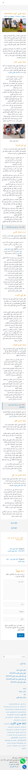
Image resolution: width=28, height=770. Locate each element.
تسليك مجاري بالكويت (11, 727)
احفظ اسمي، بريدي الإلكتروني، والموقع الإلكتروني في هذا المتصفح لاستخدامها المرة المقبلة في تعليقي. (14, 627)
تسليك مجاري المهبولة (18, 485)
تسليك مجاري (23, 715)
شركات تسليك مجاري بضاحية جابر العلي (20, 735)
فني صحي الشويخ (9, 743)
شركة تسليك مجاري (14, 738)
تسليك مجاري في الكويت (9, 729)
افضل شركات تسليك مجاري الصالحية (9, 706)
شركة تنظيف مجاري (13, 740)
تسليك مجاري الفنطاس (17, 720)
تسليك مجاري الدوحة (23, 717)
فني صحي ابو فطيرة (20, 743)
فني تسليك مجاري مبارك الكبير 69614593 (16, 679)
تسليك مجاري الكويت (13, 72)
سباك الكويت (23, 664)
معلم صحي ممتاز (24, 748)
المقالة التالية (14, 528)
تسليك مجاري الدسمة (10, 715)
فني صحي (25, 743)
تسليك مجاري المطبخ (7, 724)
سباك (25, 694)
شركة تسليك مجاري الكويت (21, 740)
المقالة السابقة (14, 523)
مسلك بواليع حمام (23, 745)
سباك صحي (17, 732)
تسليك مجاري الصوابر (23, 720)
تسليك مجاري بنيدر (16, 730)
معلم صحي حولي (9, 745)
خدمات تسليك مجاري (23, 732)
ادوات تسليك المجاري (23, 704)
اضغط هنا (11, 764)
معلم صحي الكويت (15, 746)
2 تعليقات (23, 16)
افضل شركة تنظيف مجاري (22, 712)
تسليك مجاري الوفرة (23, 727)
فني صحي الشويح (14, 743)
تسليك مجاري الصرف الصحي (9, 717)
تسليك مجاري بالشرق (17, 727)
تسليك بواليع (7, 712)
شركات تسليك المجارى (21, 697)
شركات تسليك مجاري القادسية (11, 732)
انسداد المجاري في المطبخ (13, 712)
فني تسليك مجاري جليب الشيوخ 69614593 (16, 676)
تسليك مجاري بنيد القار (23, 729)
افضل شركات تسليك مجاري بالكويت (20, 709)
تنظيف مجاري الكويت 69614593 (18, 673)
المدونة (24, 688)
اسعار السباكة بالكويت (23, 706)
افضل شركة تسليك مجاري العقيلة (9, 709)
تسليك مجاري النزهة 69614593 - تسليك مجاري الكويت (16, 550)
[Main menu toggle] (3, 2)
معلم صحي (19, 745)
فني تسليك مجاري (7, 740)
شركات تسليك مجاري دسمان (11, 735)
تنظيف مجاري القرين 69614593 (18, 682)
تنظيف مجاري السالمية (21, 670)
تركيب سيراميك (22, 691)
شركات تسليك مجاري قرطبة (22, 737)
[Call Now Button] (24, 767)
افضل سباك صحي (16, 706)
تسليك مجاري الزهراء (17, 717)
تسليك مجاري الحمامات (17, 714)
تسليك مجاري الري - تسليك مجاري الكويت (15, 560)
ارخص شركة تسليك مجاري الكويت (14, 704)
